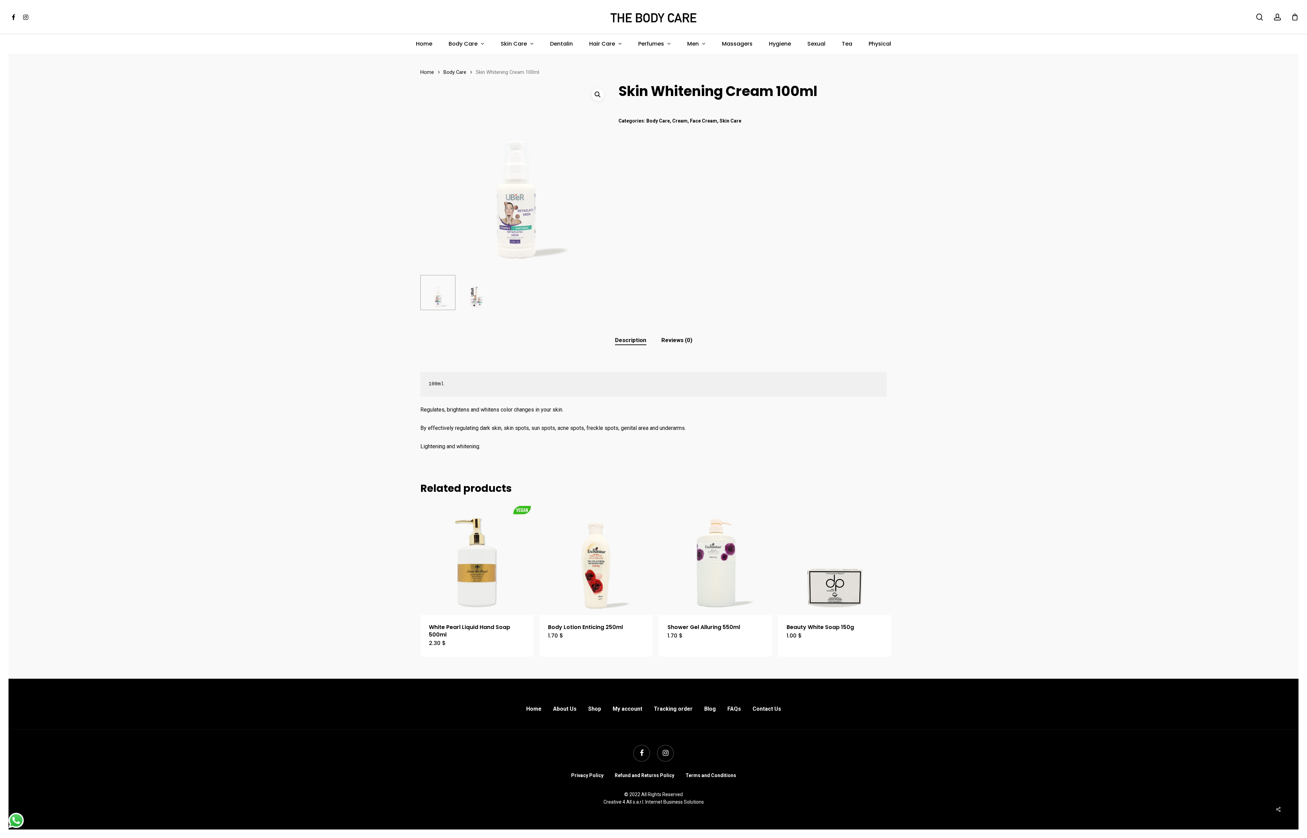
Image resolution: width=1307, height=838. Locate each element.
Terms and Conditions (710, 775)
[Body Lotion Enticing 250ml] (595, 558)
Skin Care (730, 121)
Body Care (454, 72)
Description (630, 340)
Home (427, 72)
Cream (680, 121)
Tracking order (673, 709)
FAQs (734, 709)
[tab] (630, 340)
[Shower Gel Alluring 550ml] (715, 558)
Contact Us (767, 709)
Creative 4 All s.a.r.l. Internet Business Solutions (653, 802)
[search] (1260, 17)
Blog (710, 709)
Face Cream (703, 121)
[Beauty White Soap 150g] (834, 558)
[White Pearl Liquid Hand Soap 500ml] (476, 558)
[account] (1277, 17)
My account (627, 709)
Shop (594, 709)
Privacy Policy (587, 775)
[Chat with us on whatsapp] (16, 826)
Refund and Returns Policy (644, 775)
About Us (565, 709)
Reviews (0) (676, 340)
